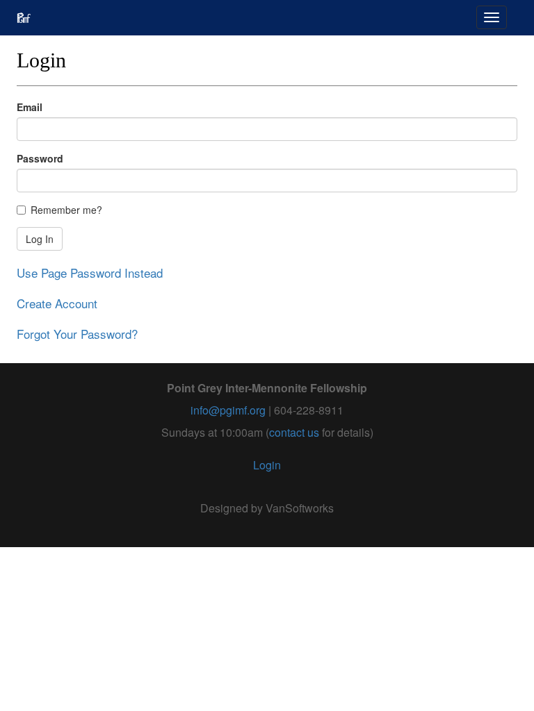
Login (267, 465)
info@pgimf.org (228, 410)
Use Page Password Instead (90, 272)
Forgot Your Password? (77, 333)
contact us (294, 432)
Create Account (57, 303)
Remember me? (66, 210)
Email (29, 107)
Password (40, 158)
